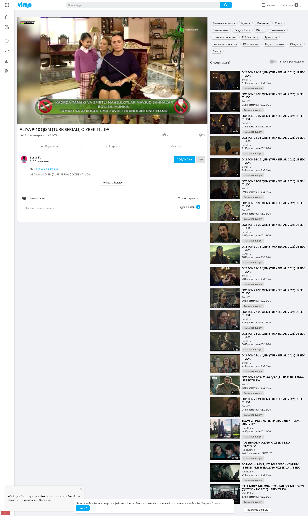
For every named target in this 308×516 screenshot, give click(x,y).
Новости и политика (224, 37)
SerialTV (246, 79)
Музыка (245, 23)
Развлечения (277, 30)
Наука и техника (274, 44)
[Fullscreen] (202, 120)
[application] (112, 70)
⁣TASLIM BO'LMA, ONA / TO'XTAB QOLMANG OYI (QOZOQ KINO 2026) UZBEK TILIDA (273, 487)
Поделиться (52, 146)
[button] (292, 5)
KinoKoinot (248, 427)
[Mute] (190, 120)
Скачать (176, 146)
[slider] (100, 119)
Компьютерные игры (225, 44)
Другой (217, 50)
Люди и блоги (242, 30)
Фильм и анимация (224, 23)
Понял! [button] (83, 508)
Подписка (184, 159)
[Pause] (21, 120)
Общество (296, 44)
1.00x (178, 120)
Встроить (114, 146)
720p (196, 111)
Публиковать (188, 206)
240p (197, 120)
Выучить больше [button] (210, 503)
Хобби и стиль (250, 37)
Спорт (278, 23)
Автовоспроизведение (291, 61)
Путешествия (220, 30)
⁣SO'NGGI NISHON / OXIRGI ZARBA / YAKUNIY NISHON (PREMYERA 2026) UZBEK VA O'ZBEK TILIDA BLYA (271, 467)
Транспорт (271, 37)
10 (184, 120)
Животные (262, 23)
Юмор (259, 30)
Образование (251, 44)
